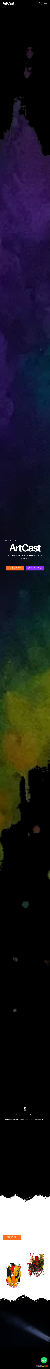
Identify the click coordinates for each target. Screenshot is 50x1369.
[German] (43, 1366)
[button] (45, 4)
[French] (41, 1366)
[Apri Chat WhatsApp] (44, 1360)
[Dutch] (37, 1366)
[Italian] (45, 1366)
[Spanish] (47, 1366)
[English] (39, 1366)
